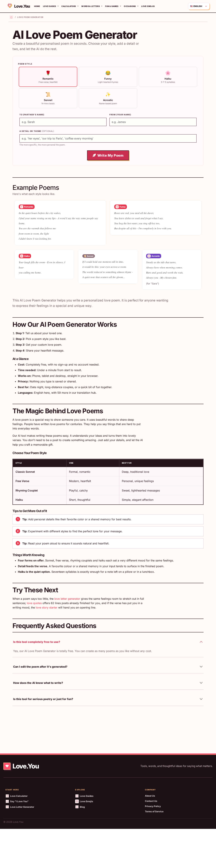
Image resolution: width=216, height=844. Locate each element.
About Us (150, 795)
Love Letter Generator (22, 807)
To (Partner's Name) (31, 114)
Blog (82, 807)
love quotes (34, 603)
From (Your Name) (120, 114)
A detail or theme (36, 131)
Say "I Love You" (19, 801)
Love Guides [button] (49, 6)
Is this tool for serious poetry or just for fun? (43, 699)
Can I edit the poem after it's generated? (40, 666)
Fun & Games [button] (111, 6)
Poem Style (25, 64)
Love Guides (86, 796)
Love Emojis (148, 6)
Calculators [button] (68, 6)
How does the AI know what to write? (38, 683)
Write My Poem (110, 155)
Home (37, 6)
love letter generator (67, 598)
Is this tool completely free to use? (36, 642)
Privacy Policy (153, 806)
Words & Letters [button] (90, 6)
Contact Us (151, 801)
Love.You (22, 6)
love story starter (46, 607)
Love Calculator (19, 796)
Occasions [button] (130, 6)
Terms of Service (154, 811)
